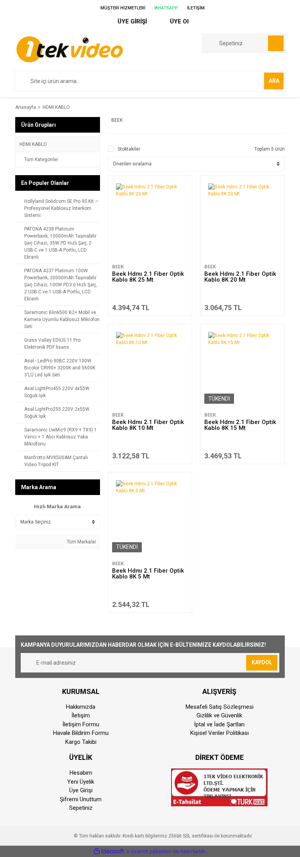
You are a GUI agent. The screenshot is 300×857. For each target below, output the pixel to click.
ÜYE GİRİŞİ (131, 21)
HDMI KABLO (56, 107)
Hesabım (81, 772)
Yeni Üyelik (80, 781)
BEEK (118, 267)
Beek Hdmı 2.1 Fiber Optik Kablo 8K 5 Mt (148, 573)
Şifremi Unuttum (81, 799)
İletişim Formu (80, 724)
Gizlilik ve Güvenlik (219, 715)
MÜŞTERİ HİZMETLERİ (122, 8)
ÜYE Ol (178, 21)
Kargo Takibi (80, 741)
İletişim (80, 715)
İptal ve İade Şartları (219, 724)
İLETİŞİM (195, 8)
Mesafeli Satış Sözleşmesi (220, 706)
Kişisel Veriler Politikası (219, 732)
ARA (274, 81)
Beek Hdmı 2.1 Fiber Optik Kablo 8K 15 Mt (240, 425)
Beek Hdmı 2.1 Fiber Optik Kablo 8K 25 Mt (148, 276)
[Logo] (69, 48)
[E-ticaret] (149, 851)
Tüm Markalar (81, 542)
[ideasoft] (109, 851)
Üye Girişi (81, 790)
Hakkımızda (80, 706)
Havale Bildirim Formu (81, 732)
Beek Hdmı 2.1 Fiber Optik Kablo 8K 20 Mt (240, 276)
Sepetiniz (81, 807)
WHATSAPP (165, 8)
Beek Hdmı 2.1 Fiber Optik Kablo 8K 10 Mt (148, 425)
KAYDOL (262, 662)
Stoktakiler (129, 149)
